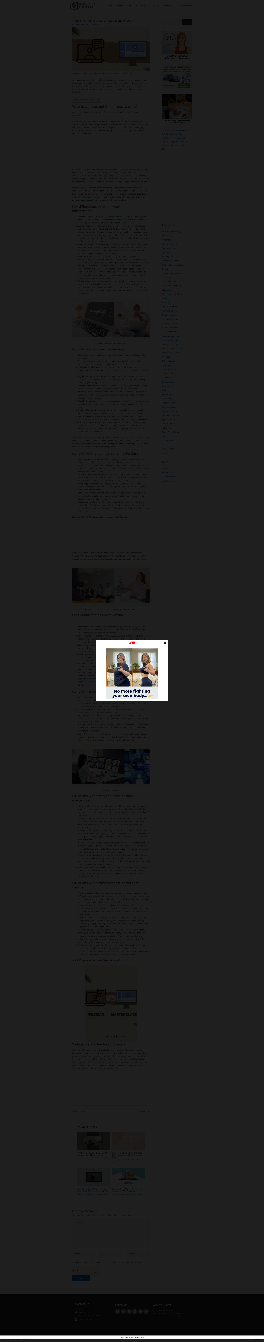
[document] (132, 671)
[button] (165, 643)
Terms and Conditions (127, 1337)
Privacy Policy (139, 1337)
